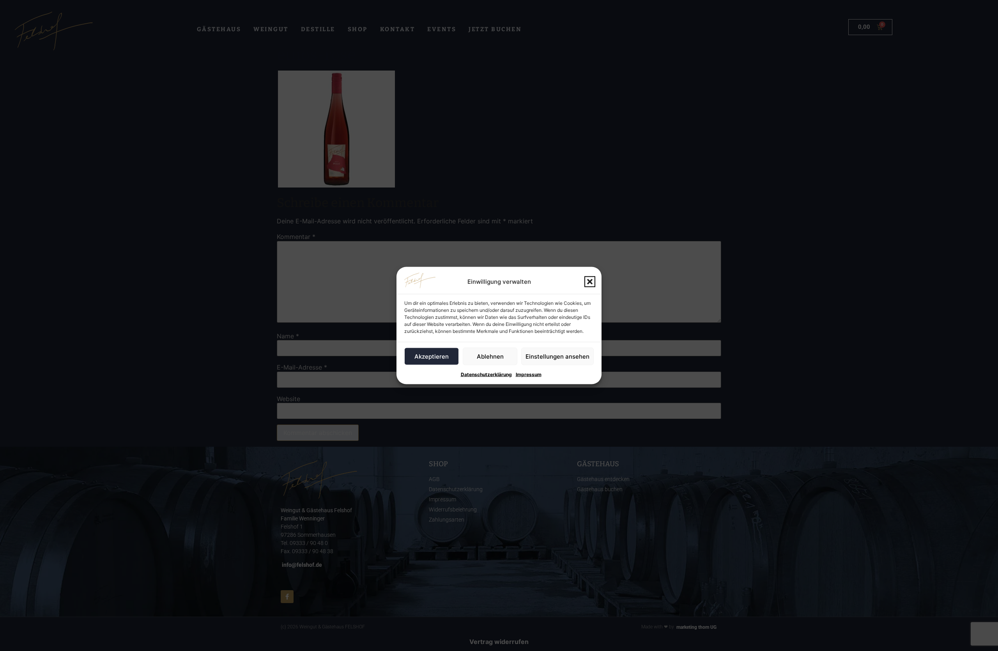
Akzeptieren (431, 356)
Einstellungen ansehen (557, 356)
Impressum (528, 374)
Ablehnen (490, 356)
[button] (590, 282)
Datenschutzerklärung (486, 374)
